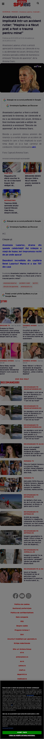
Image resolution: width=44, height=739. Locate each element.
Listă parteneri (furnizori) (7, 728)
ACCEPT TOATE (22, 732)
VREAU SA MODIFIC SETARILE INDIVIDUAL (22, 735)
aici (12, 705)
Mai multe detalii (30, 695)
